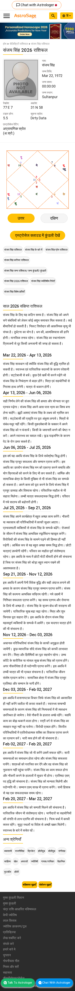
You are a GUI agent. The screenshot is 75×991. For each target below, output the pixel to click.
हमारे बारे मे (9, 949)
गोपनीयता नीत (11, 961)
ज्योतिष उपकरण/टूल (15, 926)
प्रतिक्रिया (9, 932)
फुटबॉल (7, 871)
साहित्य (7, 861)
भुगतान (7, 955)
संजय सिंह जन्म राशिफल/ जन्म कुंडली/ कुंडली (25, 270)
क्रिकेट (31, 851)
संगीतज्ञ (61, 851)
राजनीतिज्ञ (19, 851)
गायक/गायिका (47, 861)
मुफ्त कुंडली (9, 903)
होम (4, 43)
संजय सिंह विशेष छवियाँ (14, 291)
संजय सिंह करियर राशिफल (16, 260)
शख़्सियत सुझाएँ (30, 884)
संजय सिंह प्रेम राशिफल (57, 249)
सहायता (7, 972)
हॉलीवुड (41, 851)
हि (67, 15)
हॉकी (16, 871)
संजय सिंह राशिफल (13, 249)
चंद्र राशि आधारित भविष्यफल (19, 909)
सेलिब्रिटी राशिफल (19, 43)
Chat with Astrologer (35, 5)
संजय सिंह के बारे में (33, 249)
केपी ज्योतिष (10, 915)
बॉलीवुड (51, 851)
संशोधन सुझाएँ (45, 884)
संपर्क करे (8, 944)
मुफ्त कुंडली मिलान (13, 897)
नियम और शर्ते (11, 967)
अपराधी (24, 861)
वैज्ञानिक (61, 861)
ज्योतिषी (34, 861)
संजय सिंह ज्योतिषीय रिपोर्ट (43, 281)
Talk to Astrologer (19, 982)
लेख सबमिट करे (12, 938)
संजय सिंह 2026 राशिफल (16, 281)
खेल (16, 861)
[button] (5, 31)
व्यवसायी (8, 851)
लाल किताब (9, 920)
